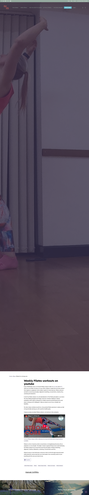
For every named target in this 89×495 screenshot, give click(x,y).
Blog (14, 376)
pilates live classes (51, 465)
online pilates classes (28, 465)
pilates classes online (42, 465)
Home (10, 376)
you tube (55, 386)
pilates (35, 465)
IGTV (61, 386)
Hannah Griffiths (32, 472)
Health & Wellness (38, 192)
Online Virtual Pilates (50, 192)
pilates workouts (60, 465)
